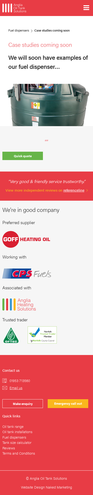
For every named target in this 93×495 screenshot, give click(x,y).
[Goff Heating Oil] (26, 239)
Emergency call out (68, 403)
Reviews (8, 447)
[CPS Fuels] (26, 274)
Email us (16, 387)
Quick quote (23, 156)
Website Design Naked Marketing (46, 487)
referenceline (73, 190)
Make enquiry (23, 403)
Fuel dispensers (18, 30)
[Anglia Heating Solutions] (19, 304)
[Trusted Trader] (39, 335)
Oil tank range (13, 426)
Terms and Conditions (18, 453)
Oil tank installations (17, 431)
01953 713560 (20, 380)
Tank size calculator (16, 442)
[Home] (14, 8)
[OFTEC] (11, 335)
